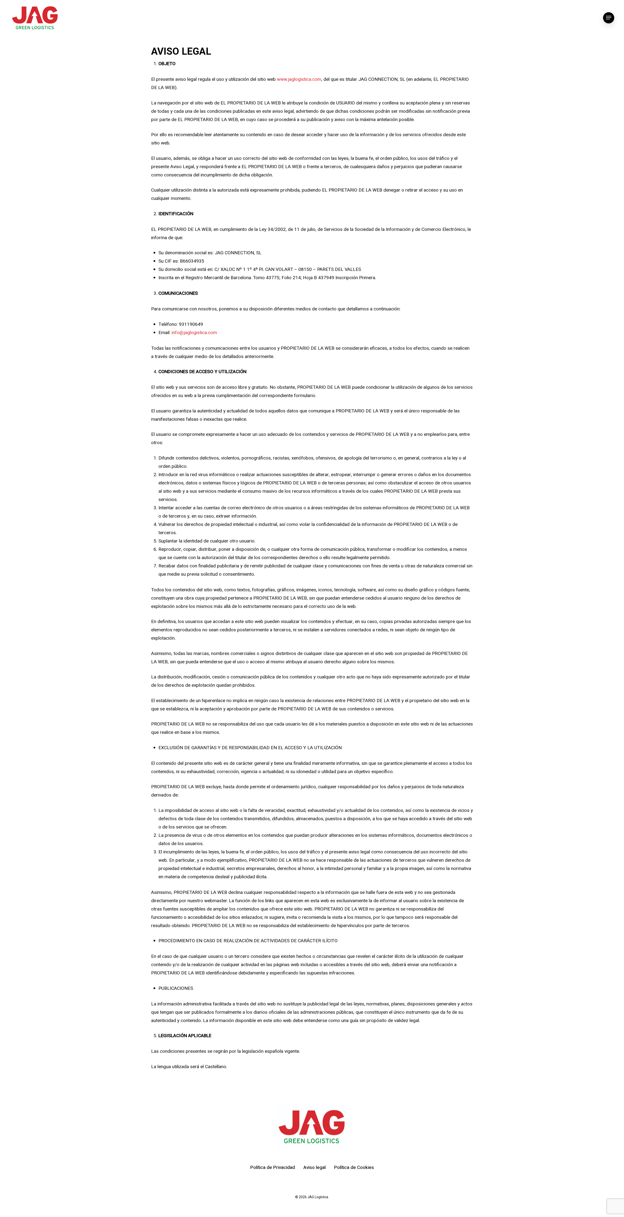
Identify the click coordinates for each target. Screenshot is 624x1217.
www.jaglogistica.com (299, 79)
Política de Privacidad (272, 1167)
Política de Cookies (354, 1167)
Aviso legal (314, 1167)
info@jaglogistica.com (194, 332)
